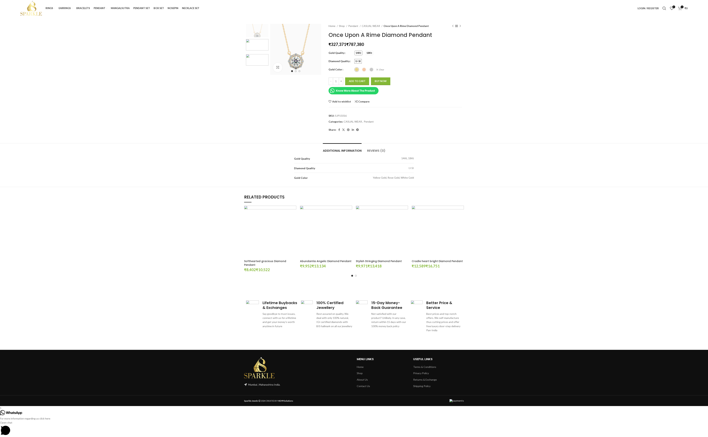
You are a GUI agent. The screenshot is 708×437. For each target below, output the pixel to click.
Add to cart (357, 81)
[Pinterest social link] (348, 129)
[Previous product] (453, 26)
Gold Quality (336, 52)
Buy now (381, 81)
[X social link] (343, 129)
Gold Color (335, 69)
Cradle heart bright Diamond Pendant (437, 261)
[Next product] (460, 26)
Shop (342, 25)
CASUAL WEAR (371, 25)
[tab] (342, 148)
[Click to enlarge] (277, 67)
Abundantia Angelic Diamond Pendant (325, 261)
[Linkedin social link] (353, 129)
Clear (381, 69)
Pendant (353, 25)
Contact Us (363, 386)
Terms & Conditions (424, 366)
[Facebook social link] (339, 129)
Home (332, 25)
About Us (362, 379)
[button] (354, 429)
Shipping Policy (422, 386)
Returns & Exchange (425, 379)
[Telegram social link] (357, 129)
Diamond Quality (339, 61)
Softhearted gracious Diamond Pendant (265, 263)
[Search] (664, 8)
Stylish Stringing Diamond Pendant (379, 261)
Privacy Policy (421, 373)
